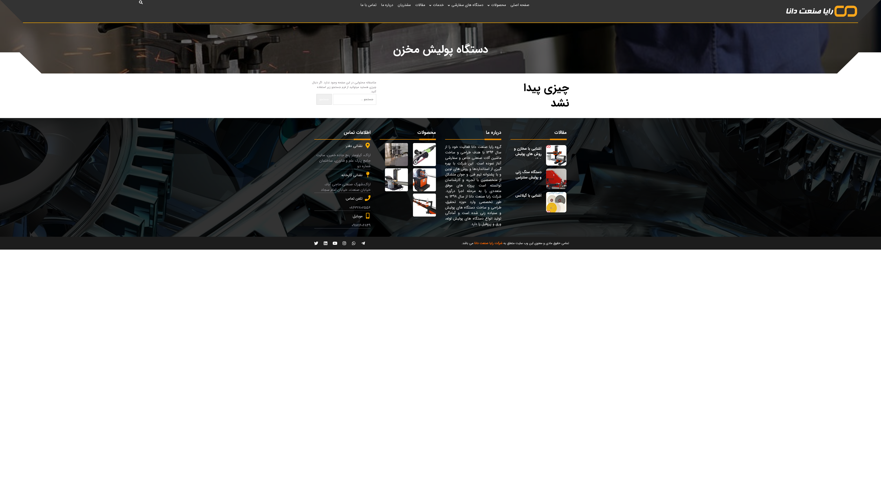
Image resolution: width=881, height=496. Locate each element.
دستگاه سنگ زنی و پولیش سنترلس (528, 174)
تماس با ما (368, 5)
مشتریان (404, 5)
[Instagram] (344, 243)
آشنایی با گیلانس (528, 195)
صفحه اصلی (519, 5)
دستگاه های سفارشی (467, 5)
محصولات (498, 5)
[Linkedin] (325, 243)
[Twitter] (316, 243)
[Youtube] (335, 243)
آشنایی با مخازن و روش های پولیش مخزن (527, 154)
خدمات (438, 5)
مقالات (420, 5)
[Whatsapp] (354, 243)
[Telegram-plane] (363, 243)
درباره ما (387, 5)
